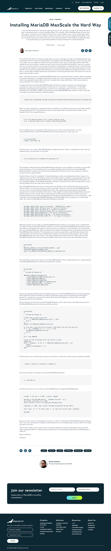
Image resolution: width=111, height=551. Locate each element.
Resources (76, 520)
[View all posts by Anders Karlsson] (22, 50)
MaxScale (78, 450)
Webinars (75, 525)
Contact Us (98, 8)
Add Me (74, 497)
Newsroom (91, 525)
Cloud (42, 527)
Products (43, 520)
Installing (68, 450)
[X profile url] (90, 50)
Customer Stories (77, 527)
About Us (91, 520)
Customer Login (61, 527)
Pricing (42, 533)
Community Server (45, 529)
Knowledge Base (87, 2)
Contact (96, 2)
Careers (90, 529)
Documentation (77, 532)
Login (102, 2)
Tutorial (87, 450)
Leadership (91, 527)
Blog (51, 19)
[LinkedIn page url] (86, 50)
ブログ (73, 523)
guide (44, 450)
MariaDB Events (77, 529)
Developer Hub (76, 534)
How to (51, 450)
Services (58, 531)
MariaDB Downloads (46, 531)
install (60, 450)
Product (58, 19)
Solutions (60, 520)
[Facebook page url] (82, 50)
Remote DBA (59, 529)
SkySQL (77, 2)
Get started (84, 8)
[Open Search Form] (72, 2)
